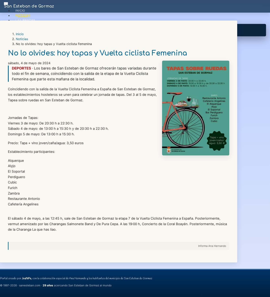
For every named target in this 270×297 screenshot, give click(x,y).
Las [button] (25, 20)
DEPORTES (21, 68)
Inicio (20, 10)
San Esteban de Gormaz (29, 6)
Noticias (22, 15)
